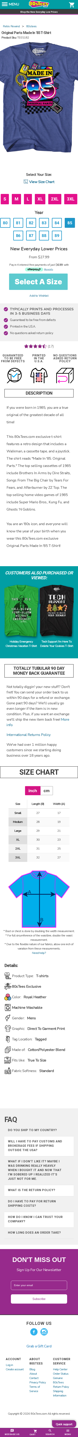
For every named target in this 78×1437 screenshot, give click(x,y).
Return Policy (61, 1387)
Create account (15, 1369)
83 (44, 222)
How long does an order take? (34, 1232)
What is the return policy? (31, 1190)
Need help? (39, 953)
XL (40, 199)
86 (18, 235)
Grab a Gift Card (39, 1346)
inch (32, 790)
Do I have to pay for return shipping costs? (32, 1203)
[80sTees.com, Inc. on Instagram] (44, 1332)
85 (69, 222)
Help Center (60, 1369)
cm (47, 790)
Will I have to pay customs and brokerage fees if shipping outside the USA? (35, 1146)
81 (18, 222)
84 (57, 222)
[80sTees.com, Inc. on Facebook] (34, 1332)
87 (31, 235)
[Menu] (5, 5)
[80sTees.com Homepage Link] (39, 7)
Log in (9, 1365)
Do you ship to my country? (32, 1130)
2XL (55, 199)
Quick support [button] (64, 1424)
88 (44, 235)
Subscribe (39, 1298)
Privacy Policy (37, 1382)
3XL (71, 199)
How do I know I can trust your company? (35, 1219)
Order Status (60, 1374)
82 (31, 222)
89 (57, 235)
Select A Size (38, 281)
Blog (32, 1369)
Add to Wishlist (38, 296)
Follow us (39, 1323)
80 (5, 222)
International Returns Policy (29, 734)
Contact (33, 1378)
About (33, 1374)
